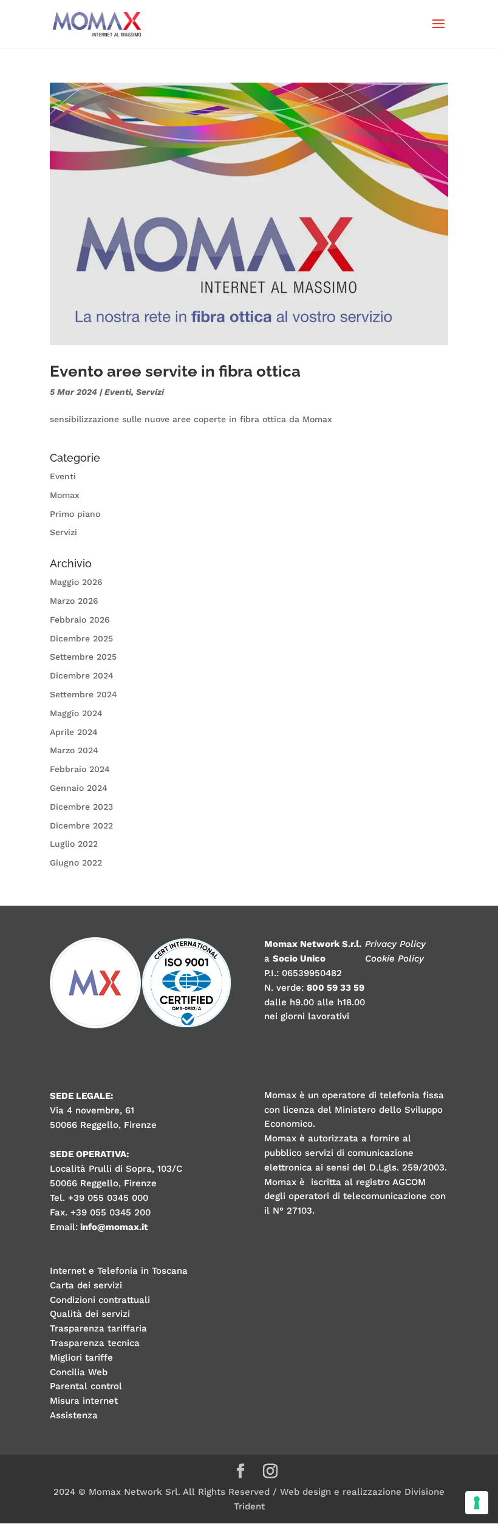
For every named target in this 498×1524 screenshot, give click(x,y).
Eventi (117, 392)
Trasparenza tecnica (95, 1343)
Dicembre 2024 (82, 675)
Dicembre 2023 (81, 807)
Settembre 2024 (83, 694)
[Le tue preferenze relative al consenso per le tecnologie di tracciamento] (476, 1502)
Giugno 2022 (76, 862)
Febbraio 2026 (80, 619)
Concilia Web (78, 1372)
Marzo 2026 (74, 601)
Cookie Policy (394, 958)
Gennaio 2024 (78, 788)
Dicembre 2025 (81, 638)
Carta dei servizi (86, 1285)
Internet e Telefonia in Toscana (119, 1270)
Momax (65, 495)
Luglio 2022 (74, 844)
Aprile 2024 (74, 732)
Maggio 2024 (76, 713)
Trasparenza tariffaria (98, 1328)
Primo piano (75, 514)
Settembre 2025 (83, 656)
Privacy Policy (395, 943)
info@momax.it (114, 1227)
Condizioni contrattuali (100, 1299)
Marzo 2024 (74, 750)
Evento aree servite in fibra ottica (175, 371)
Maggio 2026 (76, 582)
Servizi (150, 392)
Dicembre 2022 (81, 825)
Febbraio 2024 (80, 769)
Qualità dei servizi (90, 1313)
